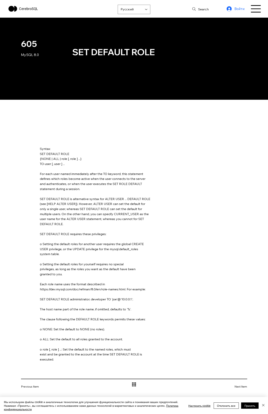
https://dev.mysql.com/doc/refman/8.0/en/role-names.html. (83, 289)
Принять (249, 406)
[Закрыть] (263, 405)
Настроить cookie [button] (199, 406)
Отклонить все (226, 406)
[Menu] (256, 9)
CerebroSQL (28, 9)
